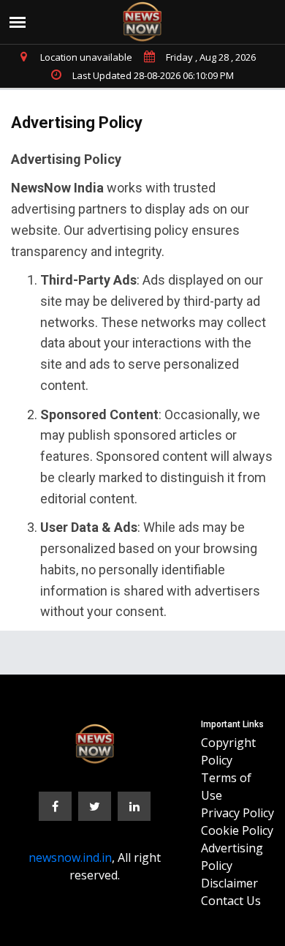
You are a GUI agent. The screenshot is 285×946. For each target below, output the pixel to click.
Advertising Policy (232, 857)
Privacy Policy (237, 813)
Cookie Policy (237, 830)
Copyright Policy (228, 751)
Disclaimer (229, 883)
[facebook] (55, 806)
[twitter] (94, 806)
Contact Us (231, 901)
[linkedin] (134, 806)
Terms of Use (226, 786)
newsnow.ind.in (70, 857)
